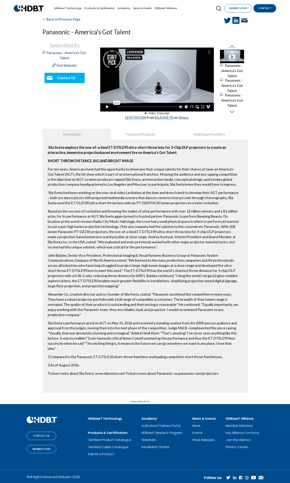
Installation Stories (155, 447)
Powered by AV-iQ (140, 401)
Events (197, 433)
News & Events (142, 8)
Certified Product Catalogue (109, 440)
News (196, 425)
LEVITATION (135, 117)
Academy (124, 8)
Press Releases (203, 440)
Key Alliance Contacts (242, 433)
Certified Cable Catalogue (108, 447)
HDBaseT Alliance (166, 8)
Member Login (238, 8)
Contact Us (41, 435)
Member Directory (239, 425)
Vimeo (183, 117)
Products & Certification (99, 8)
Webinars (148, 440)
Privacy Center (237, 447)
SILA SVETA (164, 117)
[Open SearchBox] (219, 8)
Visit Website (66, 65)
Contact (264, 8)
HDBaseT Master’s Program (161, 433)
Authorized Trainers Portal (161, 425)
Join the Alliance (238, 440)
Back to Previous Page (63, 19)
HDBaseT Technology (67, 8)
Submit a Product (101, 454)
